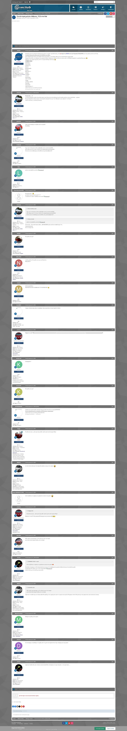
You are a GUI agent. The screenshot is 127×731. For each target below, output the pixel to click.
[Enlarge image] (86, 58)
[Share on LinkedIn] (13, 706)
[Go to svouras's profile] (18, 336)
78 (19, 249)
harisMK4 (18, 305)
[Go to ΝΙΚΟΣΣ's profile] (18, 468)
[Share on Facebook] (15, 706)
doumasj (19, 92)
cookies (20, 729)
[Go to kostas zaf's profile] (18, 364)
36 (19, 273)
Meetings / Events (34, 18)
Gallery (81, 9)
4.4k (19, 345)
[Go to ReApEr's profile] (18, 239)
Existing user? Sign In (17, 2)
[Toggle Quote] (27, 208)
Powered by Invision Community (109, 723)
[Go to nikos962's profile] (18, 541)
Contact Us (26, 723)
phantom (19, 121)
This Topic (109, 1)
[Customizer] (30, 2)
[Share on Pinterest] (24, 706)
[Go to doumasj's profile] (18, 99)
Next (18, 46)
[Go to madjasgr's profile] (18, 151)
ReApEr (19, 233)
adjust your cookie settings (51, 729)
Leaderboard (111, 9)
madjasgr (18, 144)
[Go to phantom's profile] (18, 127)
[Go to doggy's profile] (18, 435)
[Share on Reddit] (21, 706)
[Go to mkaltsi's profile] (18, 289)
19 (19, 160)
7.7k (19, 444)
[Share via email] (17, 706)
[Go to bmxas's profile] (18, 563)
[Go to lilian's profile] (18, 173)
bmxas (18, 557)
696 (19, 629)
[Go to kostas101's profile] (18, 392)
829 (19, 573)
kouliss (19, 18)
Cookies (31, 723)
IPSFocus (19, 722)
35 (19, 374)
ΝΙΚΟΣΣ (19, 462)
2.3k (19, 478)
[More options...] (112, 50)
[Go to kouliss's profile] (14, 17)
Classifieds (88, 9)
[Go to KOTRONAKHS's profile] (18, 412)
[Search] (114, 2)
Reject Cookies (110, 728)
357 (19, 183)
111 (19, 551)
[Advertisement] (63, 34)
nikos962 (18, 535)
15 (19, 299)
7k (19, 66)
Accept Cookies (100, 728)
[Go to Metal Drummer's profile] (18, 619)
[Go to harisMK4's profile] (18, 311)
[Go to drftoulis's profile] (18, 645)
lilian (19, 166)
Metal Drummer (18, 613)
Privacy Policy (20, 723)
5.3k (19, 108)
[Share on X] (19, 706)
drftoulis (19, 639)
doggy (18, 428)
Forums (73, 9)
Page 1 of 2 (26, 46)
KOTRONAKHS (18, 406)
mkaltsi (19, 282)
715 (19, 655)
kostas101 (18, 385)
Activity (102, 9)
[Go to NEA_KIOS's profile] (18, 263)
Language (14, 723)
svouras (19, 329)
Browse (95, 9)
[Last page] (21, 46)
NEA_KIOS (18, 256)
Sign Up (26, 2)
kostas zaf (18, 358)
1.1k (19, 137)
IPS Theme (14, 722)
